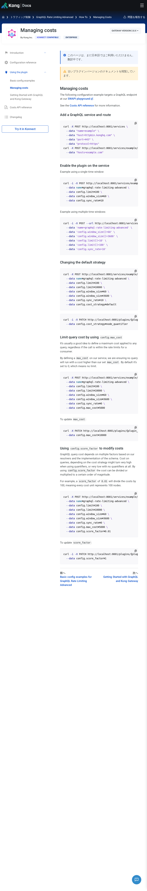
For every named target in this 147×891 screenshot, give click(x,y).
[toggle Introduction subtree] (45, 53)
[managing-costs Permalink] (58, 88)
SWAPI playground (79, 98)
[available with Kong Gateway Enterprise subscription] (71, 37)
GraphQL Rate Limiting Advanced (54, 17)
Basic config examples (22, 80)
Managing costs (102, 17)
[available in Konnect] (48, 37)
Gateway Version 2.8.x (124, 30)
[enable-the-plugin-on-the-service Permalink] (58, 166)
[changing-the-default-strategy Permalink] (58, 262)
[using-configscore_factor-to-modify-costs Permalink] (58, 448)
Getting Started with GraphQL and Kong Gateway (26, 97)
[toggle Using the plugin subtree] (45, 72)
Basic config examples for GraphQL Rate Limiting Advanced (76, 581)
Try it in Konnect (25, 129)
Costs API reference (21, 107)
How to (83, 17)
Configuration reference (23, 62)
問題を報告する (136, 17)
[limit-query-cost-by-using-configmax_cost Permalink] (58, 337)
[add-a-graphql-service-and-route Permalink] (58, 115)
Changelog (16, 117)
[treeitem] (29, 87)
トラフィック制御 (20, 17)
